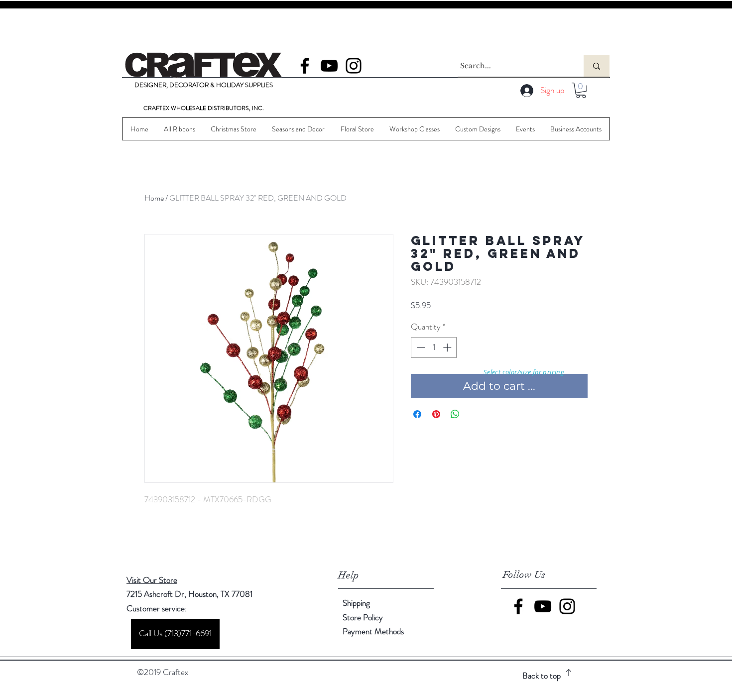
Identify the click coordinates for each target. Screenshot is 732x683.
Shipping (356, 603)
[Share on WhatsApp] (455, 414)
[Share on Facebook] (417, 414)
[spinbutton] (434, 347)
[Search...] (597, 66)
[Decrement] (419, 347)
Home (154, 198)
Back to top (541, 676)
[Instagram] (353, 65)
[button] (581, 90)
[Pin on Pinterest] (436, 414)
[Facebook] (304, 65)
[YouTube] (329, 65)
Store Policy (363, 617)
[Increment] (448, 347)
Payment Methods (374, 631)
